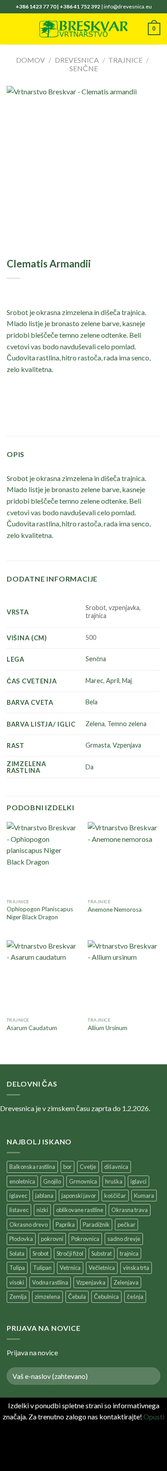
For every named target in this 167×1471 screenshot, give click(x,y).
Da (90, 767)
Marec (94, 680)
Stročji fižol (70, 1253)
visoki (16, 1282)
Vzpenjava (127, 745)
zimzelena (47, 1296)
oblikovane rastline (79, 1209)
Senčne (83, 68)
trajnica (129, 1253)
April (112, 680)
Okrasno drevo (28, 1224)
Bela (92, 702)
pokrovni (52, 1238)
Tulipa (17, 1267)
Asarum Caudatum (32, 1027)
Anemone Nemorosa (115, 909)
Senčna (96, 659)
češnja (135, 1296)
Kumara (144, 1195)
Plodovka (21, 1238)
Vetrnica (70, 1267)
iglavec (18, 1195)
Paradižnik (96, 1224)
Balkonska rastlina (32, 1166)
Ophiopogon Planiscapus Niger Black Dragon (40, 913)
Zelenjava (126, 1282)
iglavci (138, 1181)
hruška (113, 1181)
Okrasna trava (129, 1209)
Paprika (65, 1224)
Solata (16, 1253)
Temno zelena (127, 723)
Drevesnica (77, 60)
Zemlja (18, 1296)
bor (67, 1166)
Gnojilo (52, 1181)
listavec (19, 1209)
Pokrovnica (85, 1238)
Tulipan (42, 1267)
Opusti (153, 1416)
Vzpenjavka (91, 1282)
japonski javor (78, 1195)
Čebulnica (106, 1296)
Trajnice (125, 60)
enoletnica (22, 1181)
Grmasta (98, 745)
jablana (44, 1195)
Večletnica (102, 1267)
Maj (127, 680)
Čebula (77, 1296)
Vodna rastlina (50, 1282)
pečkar (126, 1224)
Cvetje (88, 1166)
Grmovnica (83, 1181)
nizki (42, 1209)
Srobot (41, 1253)
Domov (30, 60)
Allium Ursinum (107, 1027)
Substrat (101, 1253)
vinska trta (136, 1267)
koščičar (115, 1195)
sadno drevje (123, 1238)
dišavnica (116, 1166)
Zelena (95, 723)
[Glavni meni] (12, 29)
